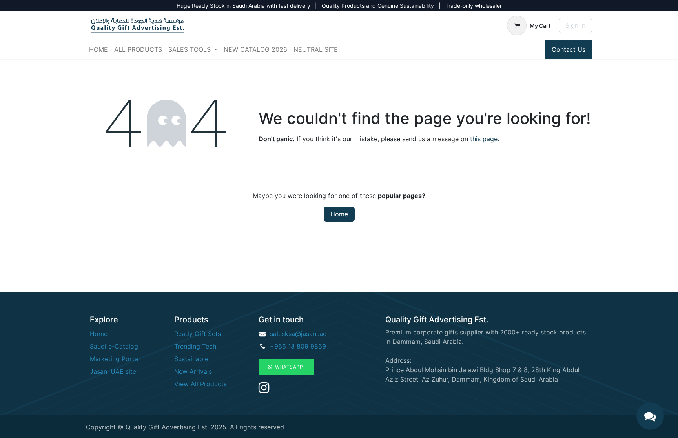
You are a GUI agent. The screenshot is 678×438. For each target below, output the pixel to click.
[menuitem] (98, 49)
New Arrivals (193, 371)
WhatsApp (288, 367)
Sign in (575, 25)
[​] (264, 390)
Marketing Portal (115, 359)
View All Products (200, 384)
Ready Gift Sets (197, 334)
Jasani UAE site (113, 371)
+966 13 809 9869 (298, 346)
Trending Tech (195, 346)
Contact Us (568, 49)
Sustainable (191, 359)
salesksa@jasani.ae (298, 334)
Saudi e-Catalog (114, 346)
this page (484, 139)
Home (339, 214)
